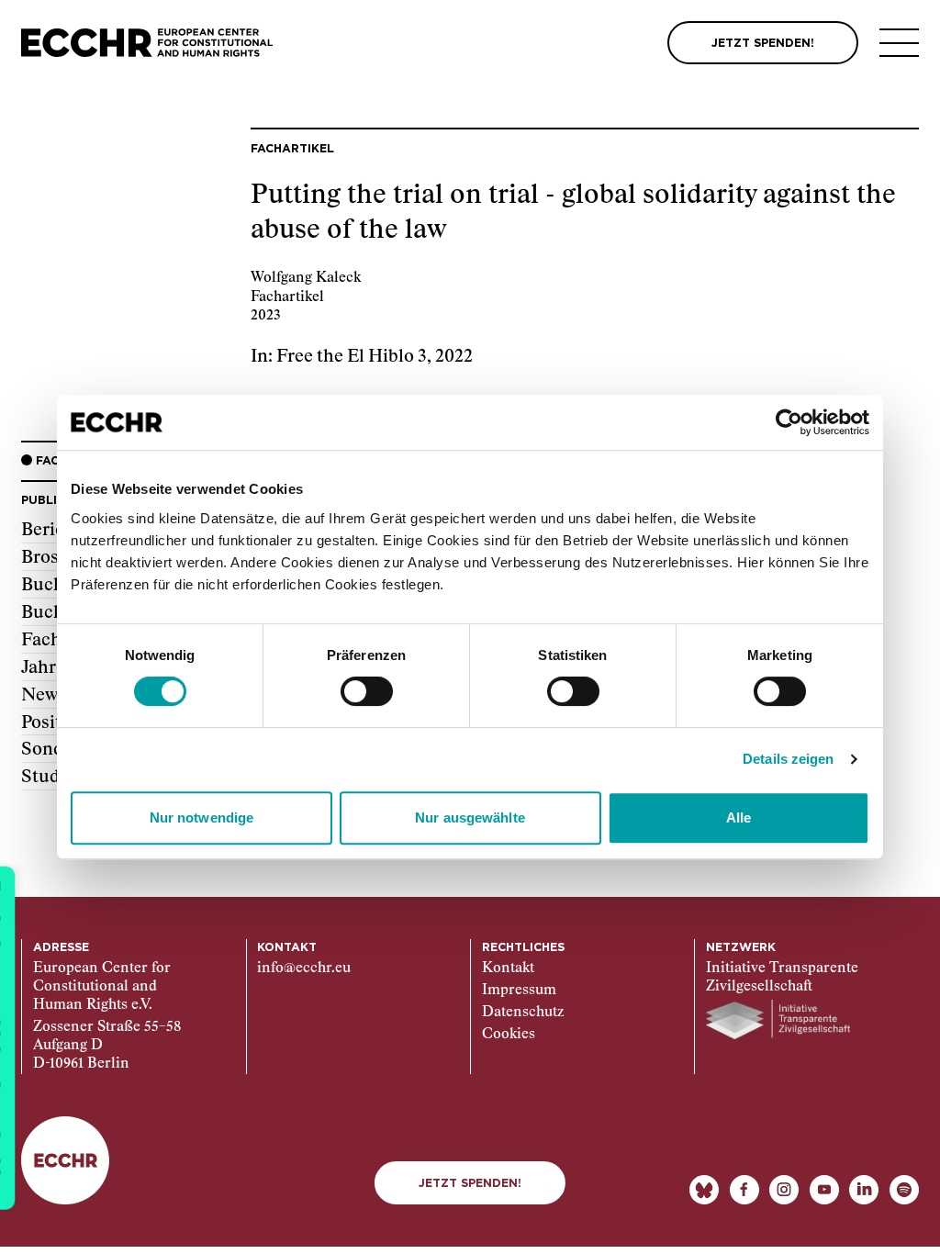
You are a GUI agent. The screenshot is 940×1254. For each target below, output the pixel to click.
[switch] (367, 691)
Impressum (519, 990)
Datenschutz (523, 1012)
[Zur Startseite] (147, 42)
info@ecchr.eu (304, 968)
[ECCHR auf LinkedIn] (863, 1189)
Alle (738, 817)
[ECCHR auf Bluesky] (704, 1189)
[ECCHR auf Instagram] (784, 1189)
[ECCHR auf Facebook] (744, 1189)
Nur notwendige (201, 817)
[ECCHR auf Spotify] (904, 1189)
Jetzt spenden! (470, 1183)
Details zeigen (788, 759)
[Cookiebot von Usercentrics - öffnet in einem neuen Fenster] (789, 422)
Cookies (508, 1034)
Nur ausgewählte (470, 817)
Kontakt (508, 968)
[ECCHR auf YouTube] (824, 1189)
